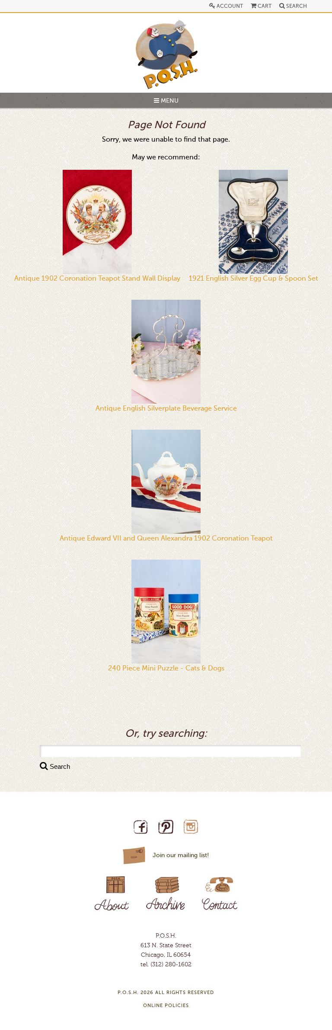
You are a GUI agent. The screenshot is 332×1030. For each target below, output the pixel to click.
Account (229, 6)
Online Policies (166, 1006)
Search (296, 6)
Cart (263, 6)
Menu (169, 101)
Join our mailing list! (181, 855)
